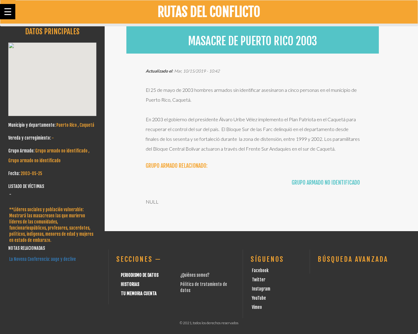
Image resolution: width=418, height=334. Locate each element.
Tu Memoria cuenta (139, 293)
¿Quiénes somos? (194, 275)
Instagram (261, 288)
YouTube (259, 298)
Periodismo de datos (140, 275)
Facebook (260, 270)
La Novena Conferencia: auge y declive (42, 259)
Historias (130, 284)
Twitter (258, 279)
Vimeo (257, 307)
